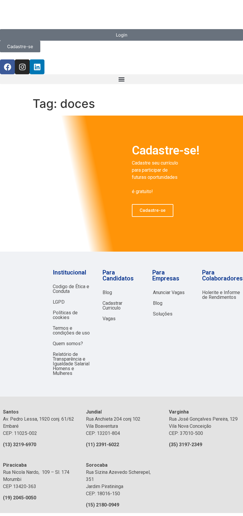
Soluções (162, 314)
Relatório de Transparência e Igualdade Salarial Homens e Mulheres (71, 363)
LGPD (59, 302)
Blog (107, 292)
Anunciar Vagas (169, 292)
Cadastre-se (153, 210)
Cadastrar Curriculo (112, 305)
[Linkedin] (37, 66)
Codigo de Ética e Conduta (71, 289)
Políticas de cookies (65, 315)
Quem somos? (68, 343)
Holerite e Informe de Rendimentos (221, 295)
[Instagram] (22, 66)
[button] (121, 79)
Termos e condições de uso (71, 330)
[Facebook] (7, 66)
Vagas (109, 318)
